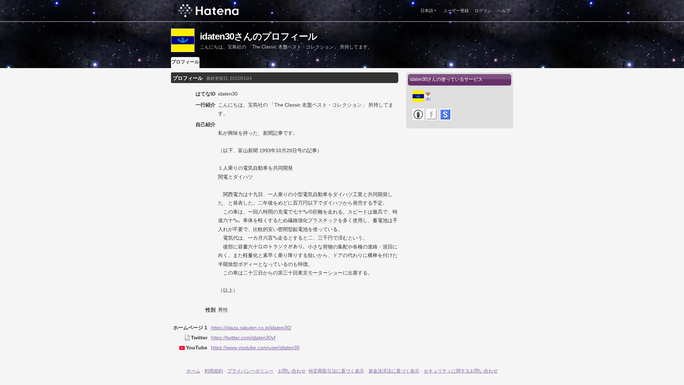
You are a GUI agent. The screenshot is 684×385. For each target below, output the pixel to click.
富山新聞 (248, 150)
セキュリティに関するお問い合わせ (461, 371)
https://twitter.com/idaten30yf (243, 337)
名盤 (307, 105)
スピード (358, 212)
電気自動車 (255, 168)
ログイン (483, 10)
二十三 (250, 273)
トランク (278, 247)
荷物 (328, 247)
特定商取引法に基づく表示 (336, 371)
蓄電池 (380, 220)
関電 (223, 177)
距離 (318, 212)
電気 (228, 238)
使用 (358, 220)
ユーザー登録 (456, 10)
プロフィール (185, 62)
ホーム (193, 371)
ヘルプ (503, 10)
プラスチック (323, 220)
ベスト (319, 105)
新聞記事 (273, 133)
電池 (303, 229)
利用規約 (213, 371)
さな (318, 247)
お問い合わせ (292, 371)
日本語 (426, 10)
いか (318, 255)
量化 (253, 255)
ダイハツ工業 (348, 194)
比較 (258, 229)
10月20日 (286, 150)
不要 (238, 229)
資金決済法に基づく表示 (393, 371)
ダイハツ (243, 177)
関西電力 (233, 194)
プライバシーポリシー (250, 371)
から (348, 203)
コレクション (347, 105)
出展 (353, 273)
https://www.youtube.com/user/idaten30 (255, 347)
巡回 (388, 247)
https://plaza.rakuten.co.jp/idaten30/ (251, 327)
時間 (268, 212)
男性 (223, 310)
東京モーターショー (320, 273)
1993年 (267, 150)
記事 (312, 150)
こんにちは (230, 105)
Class (290, 105)
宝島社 (255, 105)
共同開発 (283, 168)
